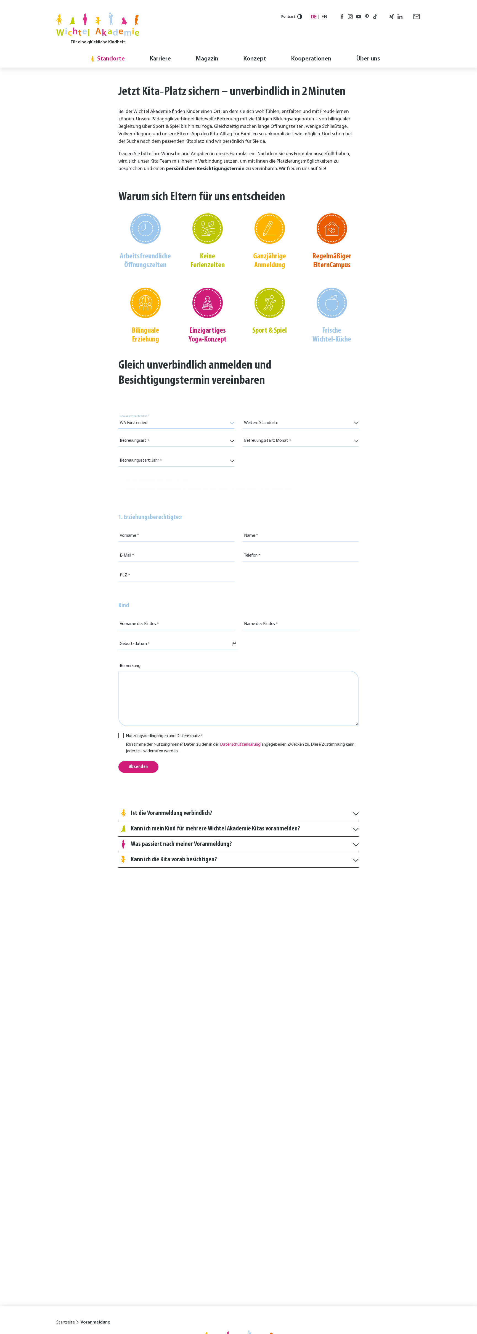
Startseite (65, 1322)
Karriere (160, 59)
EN (324, 17)
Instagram (350, 16)
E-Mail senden (416, 16)
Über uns (368, 59)
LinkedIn (400, 16)
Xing (392, 16)
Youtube (358, 16)
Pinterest (367, 16)
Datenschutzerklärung (240, 744)
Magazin (207, 59)
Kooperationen (311, 59)
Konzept (254, 59)
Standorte (111, 59)
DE (314, 17)
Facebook (342, 16)
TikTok (375, 16)
